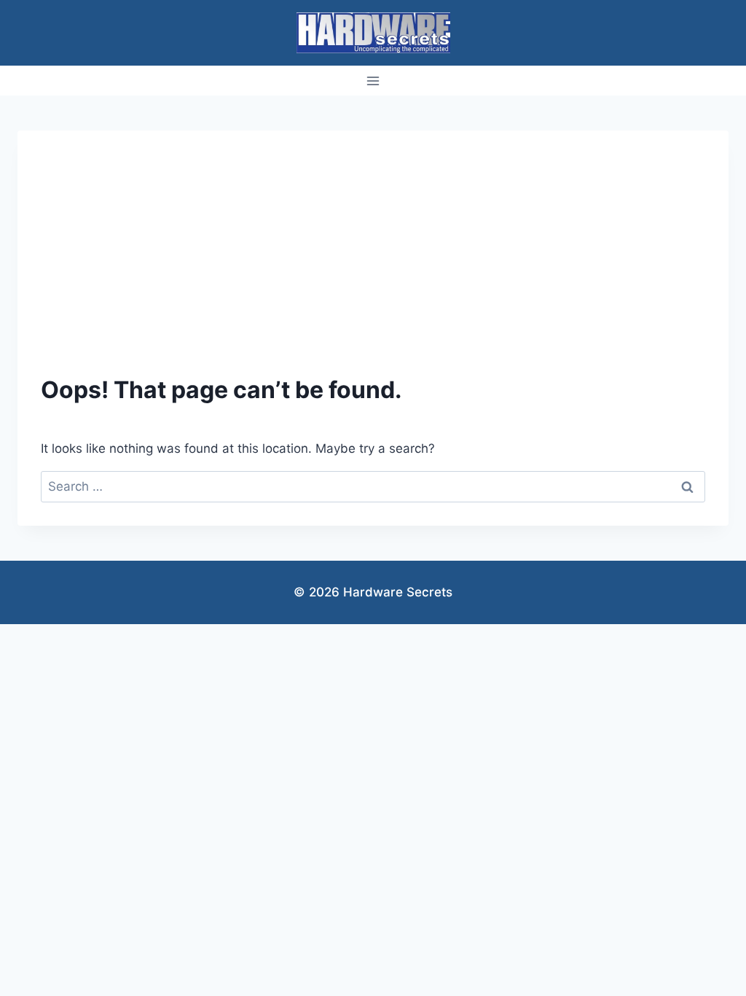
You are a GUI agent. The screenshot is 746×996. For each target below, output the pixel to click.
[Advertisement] (373, 263)
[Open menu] (373, 80)
